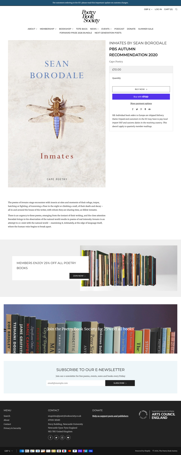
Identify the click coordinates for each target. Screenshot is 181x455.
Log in (158, 9)
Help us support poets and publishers (110, 416)
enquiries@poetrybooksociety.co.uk (64, 416)
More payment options (141, 103)
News (93, 29)
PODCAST (119, 29)
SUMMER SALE (145, 29)
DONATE (131, 29)
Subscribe (119, 383)
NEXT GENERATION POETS (108, 33)
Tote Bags (81, 29)
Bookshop (65, 29)
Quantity (116, 78)
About (31, 29)
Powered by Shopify (142, 451)
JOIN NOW (78, 276)
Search (7, 416)
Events (105, 29)
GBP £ (147, 9)
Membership (47, 29)
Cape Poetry (116, 61)
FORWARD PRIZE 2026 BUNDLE (76, 33)
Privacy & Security (12, 428)
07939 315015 (54, 420)
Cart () (168, 9)
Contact (7, 424)
